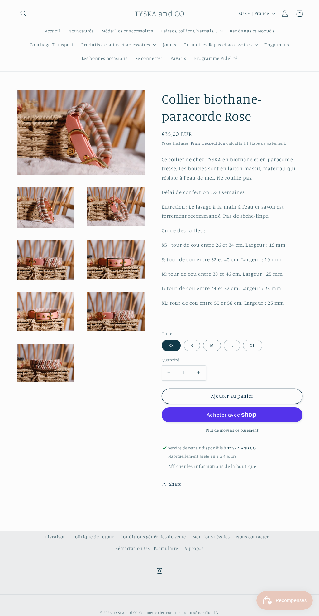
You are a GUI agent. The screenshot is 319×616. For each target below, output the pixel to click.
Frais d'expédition (208, 143)
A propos (193, 548)
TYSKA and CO (125, 612)
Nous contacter (252, 536)
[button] (24, 13)
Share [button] (175, 484)
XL (252, 345)
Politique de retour (93, 536)
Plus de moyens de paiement (232, 430)
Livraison (55, 536)
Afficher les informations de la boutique (212, 466)
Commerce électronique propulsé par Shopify (179, 612)
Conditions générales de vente (153, 536)
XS (171, 345)
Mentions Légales (211, 536)
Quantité (170, 359)
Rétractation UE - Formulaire (146, 548)
